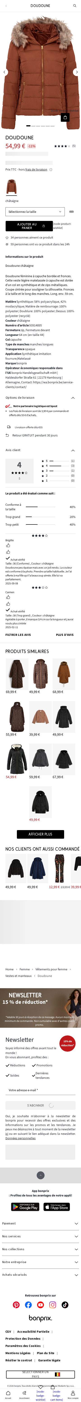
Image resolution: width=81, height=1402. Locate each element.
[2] (33, 125)
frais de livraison (36, 169)
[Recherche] (75, 6)
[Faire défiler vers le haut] (41, 1175)
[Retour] (6, 6)
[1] (28, 125)
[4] (43, 125)
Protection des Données (22, 1339)
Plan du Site (45, 1353)
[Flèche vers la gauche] (4, 72)
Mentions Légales (18, 1353)
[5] (48, 125)
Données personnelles (20, 1138)
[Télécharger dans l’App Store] (56, 1206)
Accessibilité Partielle (33, 1332)
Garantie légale (49, 1360)
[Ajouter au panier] (65, 117)
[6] (53, 125)
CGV (8, 1332)
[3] (38, 125)
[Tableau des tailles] (72, 212)
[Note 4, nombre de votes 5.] (62, 146)
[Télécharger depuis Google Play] (25, 1206)
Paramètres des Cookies (22, 1346)
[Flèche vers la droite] (77, 72)
